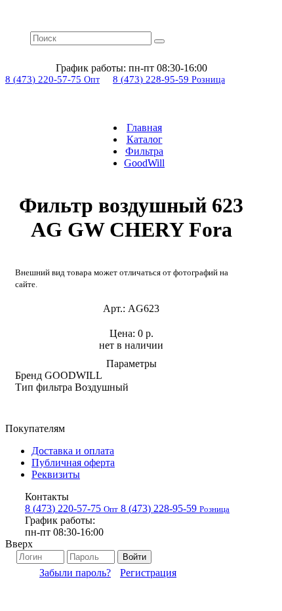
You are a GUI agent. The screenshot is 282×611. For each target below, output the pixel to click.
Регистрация (148, 572)
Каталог (145, 139)
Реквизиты (55, 474)
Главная (144, 127)
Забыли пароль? (75, 572)
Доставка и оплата (72, 450)
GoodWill (144, 162)
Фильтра (144, 151)
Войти (134, 557)
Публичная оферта (73, 462)
